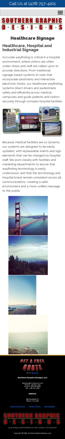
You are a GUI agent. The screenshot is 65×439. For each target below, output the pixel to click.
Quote (35, 373)
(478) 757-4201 (42, 3)
